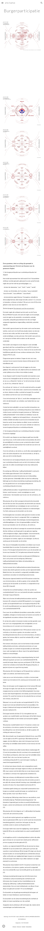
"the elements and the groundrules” (23, 308)
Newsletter (29, 926)
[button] (2, 3)
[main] (22, 11)
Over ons (19, 926)
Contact (23, 926)
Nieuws (14, 926)
